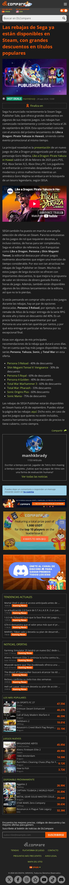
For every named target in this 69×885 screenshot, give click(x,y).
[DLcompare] (34, 844)
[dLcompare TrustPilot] (34, 880)
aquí (34, 411)
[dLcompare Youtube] (43, 880)
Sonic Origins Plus (18, 392)
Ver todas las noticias (34, 476)
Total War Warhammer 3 (22, 384)
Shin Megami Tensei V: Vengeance (27, 367)
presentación (42, 147)
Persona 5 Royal (17, 375)
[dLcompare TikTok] (52, 880)
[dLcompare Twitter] (8, 880)
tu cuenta (28, 491)
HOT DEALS (14, 98)
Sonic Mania (14, 396)
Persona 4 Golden (18, 379)
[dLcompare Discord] (60, 880)
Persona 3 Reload (17, 363)
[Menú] (65, 4)
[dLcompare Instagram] (26, 880)
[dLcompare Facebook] (17, 880)
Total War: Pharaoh (19, 388)
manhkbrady (29, 98)
